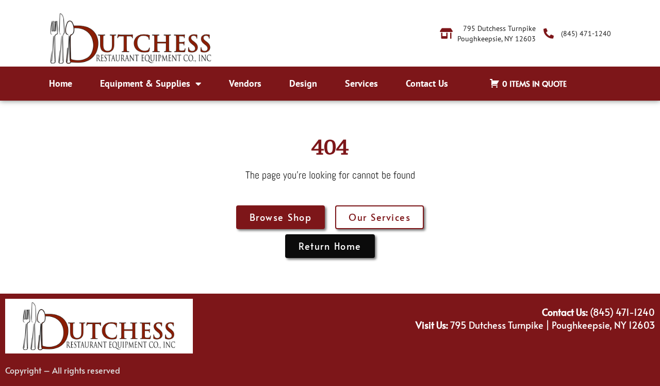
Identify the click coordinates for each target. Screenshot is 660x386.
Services (361, 83)
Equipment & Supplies (145, 83)
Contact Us (427, 83)
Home (60, 83)
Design (303, 83)
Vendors (245, 83)
